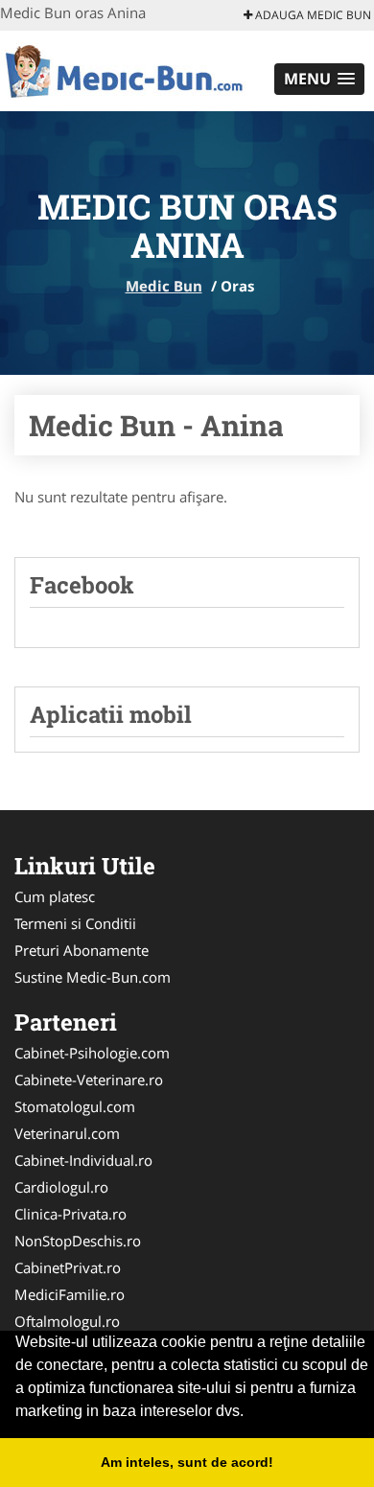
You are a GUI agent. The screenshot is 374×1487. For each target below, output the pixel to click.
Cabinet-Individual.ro (83, 1160)
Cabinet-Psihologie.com (92, 1052)
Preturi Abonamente (81, 950)
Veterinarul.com (67, 1133)
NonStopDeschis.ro (77, 1240)
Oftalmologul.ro (67, 1321)
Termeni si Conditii (75, 923)
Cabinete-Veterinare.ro (88, 1079)
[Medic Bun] (126, 69)
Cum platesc (54, 896)
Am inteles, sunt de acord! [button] (187, 1462)
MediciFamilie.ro (69, 1294)
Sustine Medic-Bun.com (92, 977)
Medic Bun (164, 285)
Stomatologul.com (74, 1106)
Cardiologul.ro (61, 1187)
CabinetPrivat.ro (67, 1267)
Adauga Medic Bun (311, 15)
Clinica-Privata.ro (70, 1213)
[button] (319, 79)
